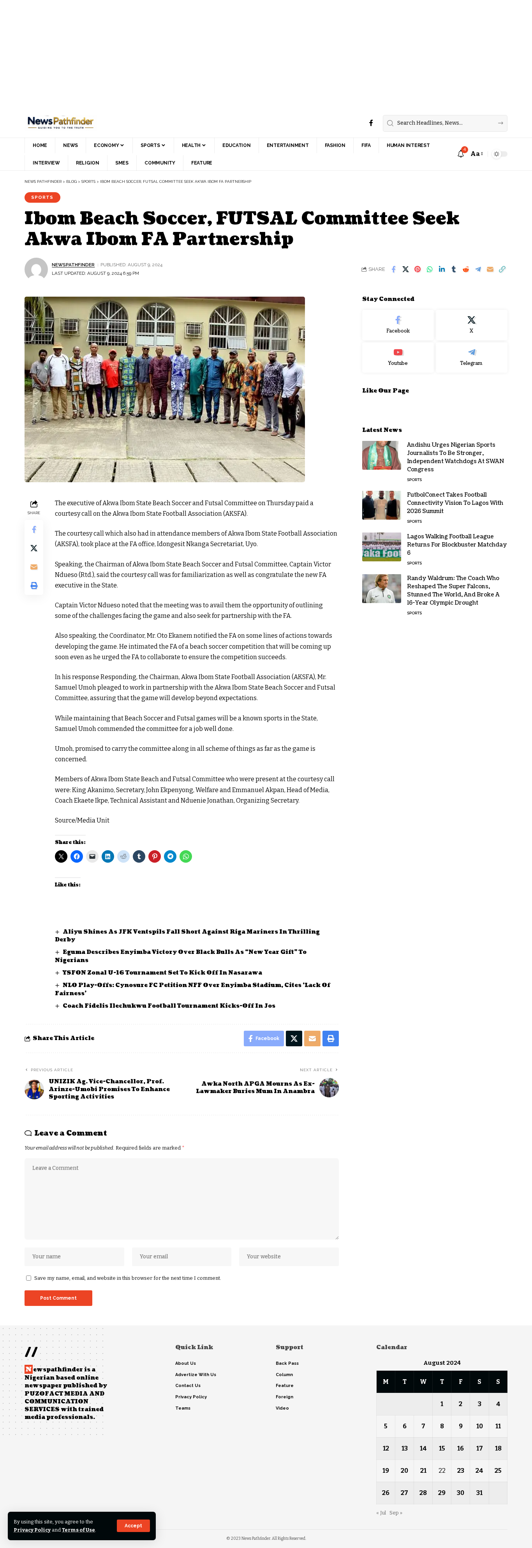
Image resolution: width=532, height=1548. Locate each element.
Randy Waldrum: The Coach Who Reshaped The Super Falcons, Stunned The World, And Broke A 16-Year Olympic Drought (453, 590)
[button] (133, 1526)
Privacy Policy (32, 1530)
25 (498, 1470)
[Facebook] (371, 123)
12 (386, 1448)
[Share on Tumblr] (453, 269)
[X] (471, 325)
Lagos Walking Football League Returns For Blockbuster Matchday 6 (457, 544)
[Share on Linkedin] (441, 269)
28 (423, 1493)
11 (498, 1426)
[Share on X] (405, 269)
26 (385, 1493)
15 (442, 1448)
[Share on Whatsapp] (429, 269)
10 (479, 1426)
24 (479, 1470)
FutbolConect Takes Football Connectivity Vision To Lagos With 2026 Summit (455, 503)
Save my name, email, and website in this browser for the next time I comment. (127, 1278)
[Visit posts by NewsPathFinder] (36, 269)
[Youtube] (398, 357)
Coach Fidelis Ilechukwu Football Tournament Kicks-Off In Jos (169, 1006)
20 (404, 1470)
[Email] (489, 269)
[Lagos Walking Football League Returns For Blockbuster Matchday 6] (381, 546)
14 (423, 1448)
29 (442, 1493)
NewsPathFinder (73, 264)
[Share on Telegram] (477, 269)
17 (479, 1448)
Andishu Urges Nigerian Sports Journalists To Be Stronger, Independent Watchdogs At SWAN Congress (455, 457)
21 (423, 1470)
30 (460, 1493)
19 (385, 1470)
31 (479, 1493)
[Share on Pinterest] (417, 269)
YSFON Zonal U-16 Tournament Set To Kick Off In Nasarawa (162, 973)
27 (404, 1493)
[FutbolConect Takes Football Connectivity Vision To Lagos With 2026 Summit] (381, 505)
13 (405, 1448)
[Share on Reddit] (465, 269)
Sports (42, 197)
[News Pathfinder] (61, 123)
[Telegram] (471, 357)
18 (498, 1448)
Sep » (395, 1513)
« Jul (381, 1513)
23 (460, 1470)
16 (460, 1448)
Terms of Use (78, 1530)
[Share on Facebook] (393, 269)
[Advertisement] (233, 54)
